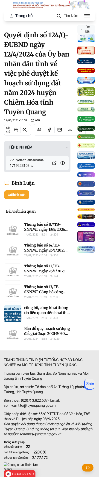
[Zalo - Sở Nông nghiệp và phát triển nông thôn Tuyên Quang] (89, 384)
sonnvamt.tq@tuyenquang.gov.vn (29, 405)
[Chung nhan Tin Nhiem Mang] (49, 467)
